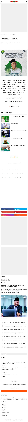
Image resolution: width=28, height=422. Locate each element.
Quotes (15, 42)
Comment (21, 42)
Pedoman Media (5, 407)
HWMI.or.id (14, 419)
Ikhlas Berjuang (14, 123)
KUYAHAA (4, 366)
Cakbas (3, 376)
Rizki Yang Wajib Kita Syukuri (18, 145)
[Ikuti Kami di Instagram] (7, 215)
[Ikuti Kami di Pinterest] (20, 212)
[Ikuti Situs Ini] (20, 215)
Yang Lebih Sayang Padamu (17, 116)
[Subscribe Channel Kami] (7, 212)
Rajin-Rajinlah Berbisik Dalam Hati (19, 131)
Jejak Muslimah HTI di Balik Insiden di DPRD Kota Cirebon (15, 340)
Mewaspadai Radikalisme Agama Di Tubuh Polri (13, 333)
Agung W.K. (4, 371)
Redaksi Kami (4, 415)
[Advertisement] (14, 18)
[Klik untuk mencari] (26, 1)
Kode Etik (3, 406)
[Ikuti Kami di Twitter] (20, 209)
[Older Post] (15, 157)
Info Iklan (3, 414)
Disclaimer (4, 404)
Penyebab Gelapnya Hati (16, 138)
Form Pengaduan (5, 412)
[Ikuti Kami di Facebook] (7, 209)
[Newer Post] (12, 157)
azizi (3, 360)
